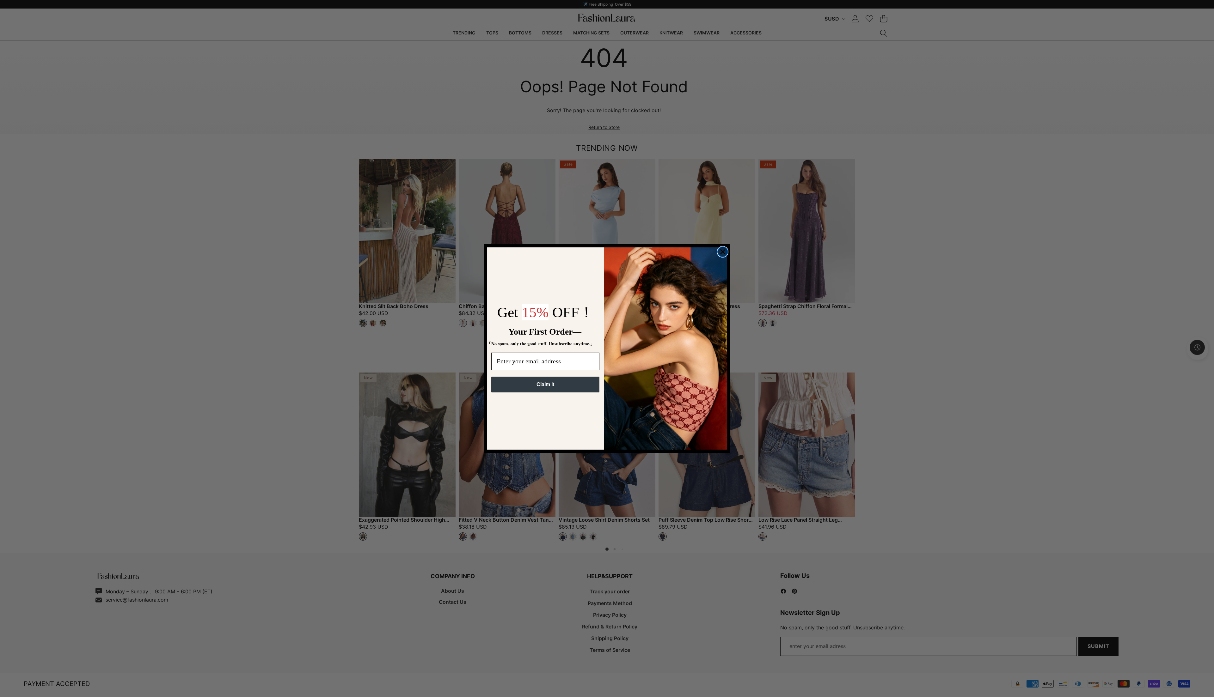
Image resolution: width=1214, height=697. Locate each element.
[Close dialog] (723, 252)
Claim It (545, 384)
